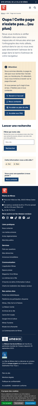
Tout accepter (7, 403)
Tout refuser (19, 403)
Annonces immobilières (10, 257)
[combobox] (19, 142)
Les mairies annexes (9, 232)
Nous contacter (7, 228)
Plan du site (6, 373)
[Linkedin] (20, 218)
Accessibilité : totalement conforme (14, 385)
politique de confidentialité (25, 400)
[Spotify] (24, 218)
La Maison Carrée (8, 307)
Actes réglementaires (9, 236)
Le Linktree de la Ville (9, 278)
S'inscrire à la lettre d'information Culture (16, 282)
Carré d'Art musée (8, 315)
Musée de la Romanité (9, 327)
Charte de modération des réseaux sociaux (17, 286)
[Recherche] (35, 8)
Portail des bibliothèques (10, 295)
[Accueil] (3, 7)
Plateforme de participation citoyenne (15, 299)
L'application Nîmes (9, 266)
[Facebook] (3, 218)
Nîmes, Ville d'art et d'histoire (12, 303)
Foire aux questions (8, 249)
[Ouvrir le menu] (30, 8)
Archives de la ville (8, 311)
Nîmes (3, 13)
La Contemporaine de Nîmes (12, 330)
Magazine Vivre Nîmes (10, 274)
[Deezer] (28, 218)
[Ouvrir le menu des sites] (36, 2)
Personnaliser (30, 403)
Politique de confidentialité (11, 381)
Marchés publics (8, 240)
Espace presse (7, 270)
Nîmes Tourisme (7, 323)
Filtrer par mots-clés (12, 132)
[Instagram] (7, 218)
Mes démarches (7, 253)
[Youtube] (11, 218)
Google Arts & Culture (9, 319)
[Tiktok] (16, 218)
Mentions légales (8, 377)
